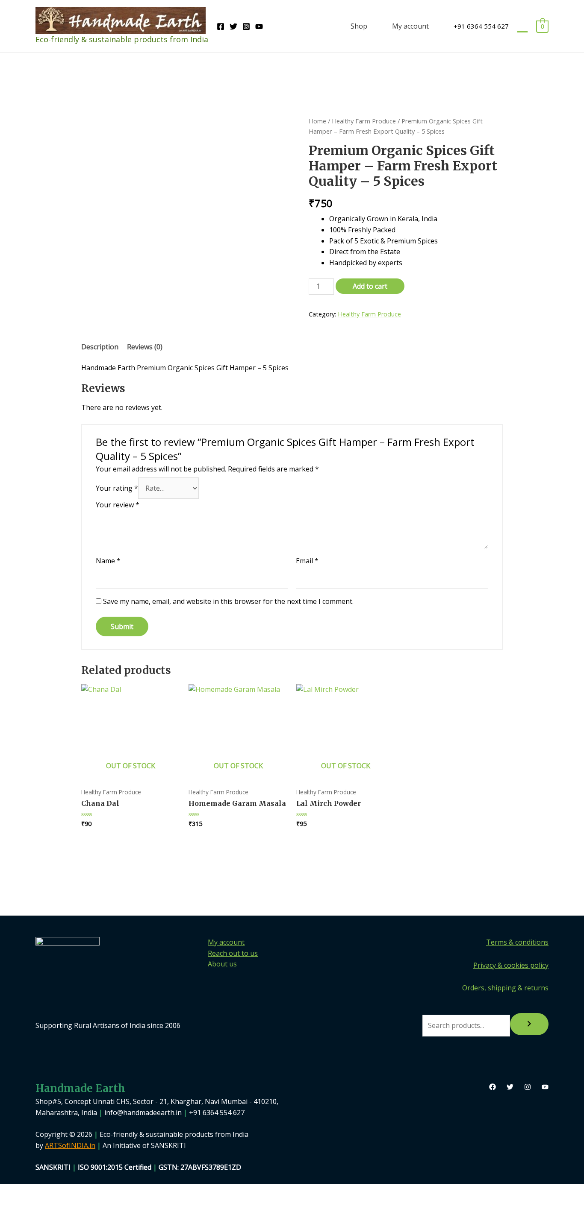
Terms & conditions (517, 942)
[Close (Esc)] (110, 1191)
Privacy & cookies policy (511, 965)
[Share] (78, 1191)
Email (307, 560)
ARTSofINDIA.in (70, 1145)
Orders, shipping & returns (505, 987)
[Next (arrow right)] (47, 1205)
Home (317, 121)
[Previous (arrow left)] (15, 1205)
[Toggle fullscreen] (47, 1191)
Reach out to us (233, 953)
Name (108, 560)
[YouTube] (259, 26)
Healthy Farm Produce (364, 121)
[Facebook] (220, 26)
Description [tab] (99, 346)
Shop (359, 26)
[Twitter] (233, 26)
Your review (117, 504)
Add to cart (370, 286)
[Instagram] (246, 26)
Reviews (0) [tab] (144, 346)
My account (410, 26)
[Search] (529, 1024)
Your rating (117, 488)
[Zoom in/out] (15, 1191)
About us (222, 964)
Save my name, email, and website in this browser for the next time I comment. (228, 601)
